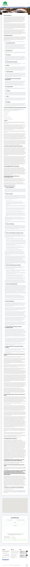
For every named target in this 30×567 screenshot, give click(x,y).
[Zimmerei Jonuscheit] (5, 3)
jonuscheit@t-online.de (7, 555)
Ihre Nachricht (15, 525)
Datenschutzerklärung (11, 534)
